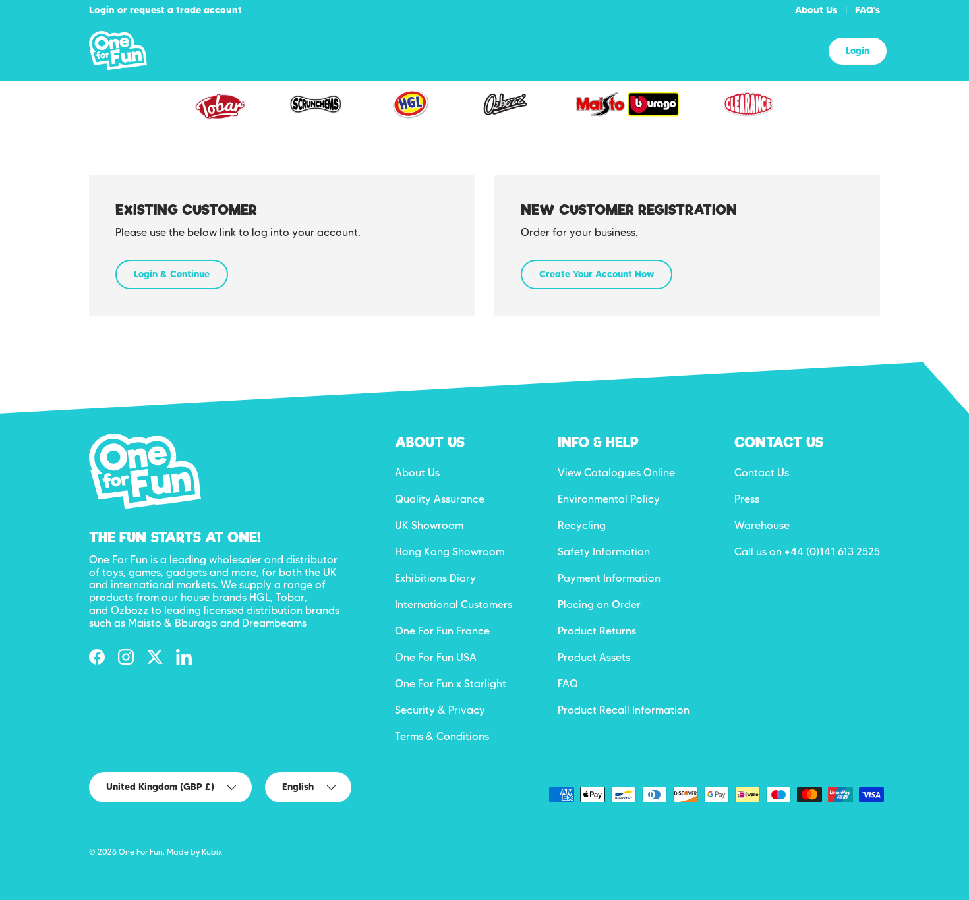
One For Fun (141, 852)
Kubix (212, 852)
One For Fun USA (436, 657)
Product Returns (597, 631)
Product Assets (594, 657)
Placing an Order (599, 604)
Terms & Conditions (442, 736)
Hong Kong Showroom (449, 552)
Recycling (582, 525)
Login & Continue (172, 274)
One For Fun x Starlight (450, 683)
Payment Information (609, 578)
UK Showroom (429, 525)
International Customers (453, 604)
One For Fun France (442, 631)
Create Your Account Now (596, 274)
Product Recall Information (624, 710)
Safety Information (604, 552)
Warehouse (762, 525)
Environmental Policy (609, 499)
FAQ (568, 683)
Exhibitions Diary (435, 578)
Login (857, 51)
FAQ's (867, 10)
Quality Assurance (439, 499)
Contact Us (761, 472)
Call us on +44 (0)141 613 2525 (807, 552)
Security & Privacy (440, 710)
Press (746, 499)
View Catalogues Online (616, 472)
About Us (816, 10)
